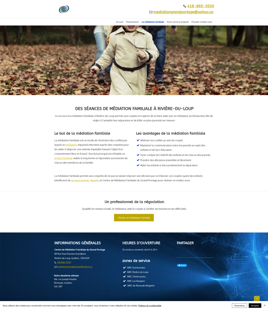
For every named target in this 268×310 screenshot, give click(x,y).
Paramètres (239, 305)
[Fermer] (264, 305)
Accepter (255, 305)
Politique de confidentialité (149, 305)
